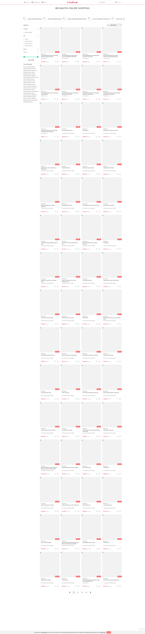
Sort (108, 25)
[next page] (90, 592)
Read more (103, 632)
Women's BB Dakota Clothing (29, 68)
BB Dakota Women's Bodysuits (29, 75)
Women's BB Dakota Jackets (29, 84)
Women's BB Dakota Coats (28, 79)
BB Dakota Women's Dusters (29, 82)
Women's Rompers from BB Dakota (30, 91)
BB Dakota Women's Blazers (29, 72)
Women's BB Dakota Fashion (29, 66)
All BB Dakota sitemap (28, 101)
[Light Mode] (116, 2)
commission (44, 632)
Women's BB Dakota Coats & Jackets (30, 77)
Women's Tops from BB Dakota (29, 98)
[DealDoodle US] (72, 2)
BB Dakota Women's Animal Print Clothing (31, 70)
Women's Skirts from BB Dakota (30, 94)
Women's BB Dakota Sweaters (29, 96)
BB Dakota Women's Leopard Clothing (31, 100)
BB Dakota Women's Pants (28, 89)
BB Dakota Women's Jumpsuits (29, 87)
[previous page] (69, 592)
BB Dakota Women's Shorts (29, 93)
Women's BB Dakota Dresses (29, 80)
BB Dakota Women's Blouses (29, 73)
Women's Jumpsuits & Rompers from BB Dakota (31, 86)
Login (119, 2)
